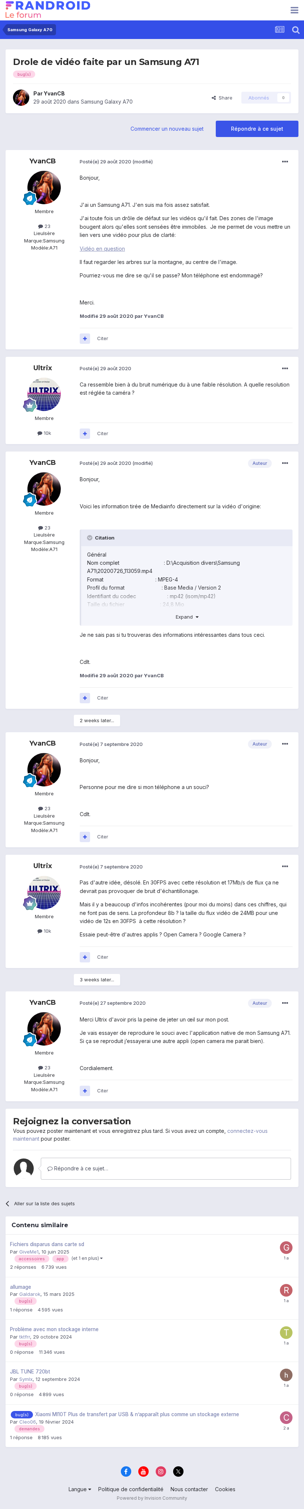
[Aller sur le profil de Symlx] (286, 1375)
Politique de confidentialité (130, 1489)
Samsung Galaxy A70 (107, 101)
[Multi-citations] (85, 338)
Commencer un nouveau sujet (167, 129)
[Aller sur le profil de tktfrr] (286, 1332)
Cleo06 (27, 1422)
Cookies (225, 1489)
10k (46, 433)
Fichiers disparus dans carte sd (47, 1244)
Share (224, 98)
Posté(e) (105, 161)
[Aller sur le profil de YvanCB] (21, 97)
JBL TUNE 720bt (30, 1372)
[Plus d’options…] (285, 161)
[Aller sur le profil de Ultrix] (44, 394)
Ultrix (42, 368)
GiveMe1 (29, 1252)
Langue (78, 1489)
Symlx (26, 1379)
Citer (102, 338)
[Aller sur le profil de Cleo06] (286, 1417)
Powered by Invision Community (152, 1498)
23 (46, 226)
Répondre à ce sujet (257, 129)
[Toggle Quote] (90, 538)
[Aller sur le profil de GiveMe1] (286, 1247)
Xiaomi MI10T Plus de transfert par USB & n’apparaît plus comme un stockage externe (137, 1414)
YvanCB (54, 93)
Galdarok (29, 1294)
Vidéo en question (102, 248)
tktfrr (24, 1337)
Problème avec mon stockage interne (54, 1329)
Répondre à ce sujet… (80, 1168)
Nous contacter (189, 1489)
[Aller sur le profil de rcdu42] (286, 1290)
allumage (20, 1287)
